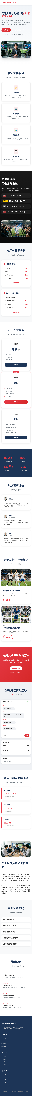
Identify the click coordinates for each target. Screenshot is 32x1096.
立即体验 (6, 30)
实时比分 (3, 1041)
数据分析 (3, 1043)
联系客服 (3, 1082)
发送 (27, 735)
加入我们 (3, 1080)
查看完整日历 (16, 282)
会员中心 (3, 1061)
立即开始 (16, 365)
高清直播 (3, 1038)
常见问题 (3, 1059)
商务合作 (3, 1074)
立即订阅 (15, 402)
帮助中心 (3, 1064)
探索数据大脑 (16, 312)
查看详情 (8, 600)
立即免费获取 (16, 668)
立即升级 (16, 437)
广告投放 (3, 1077)
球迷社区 (3, 1046)
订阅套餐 (3, 1056)
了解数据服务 (17, 30)
